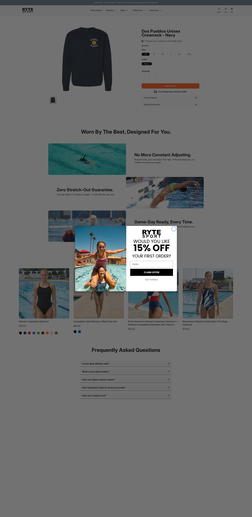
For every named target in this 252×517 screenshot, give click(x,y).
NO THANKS (151, 280)
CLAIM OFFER (151, 272)
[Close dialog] (174, 229)
